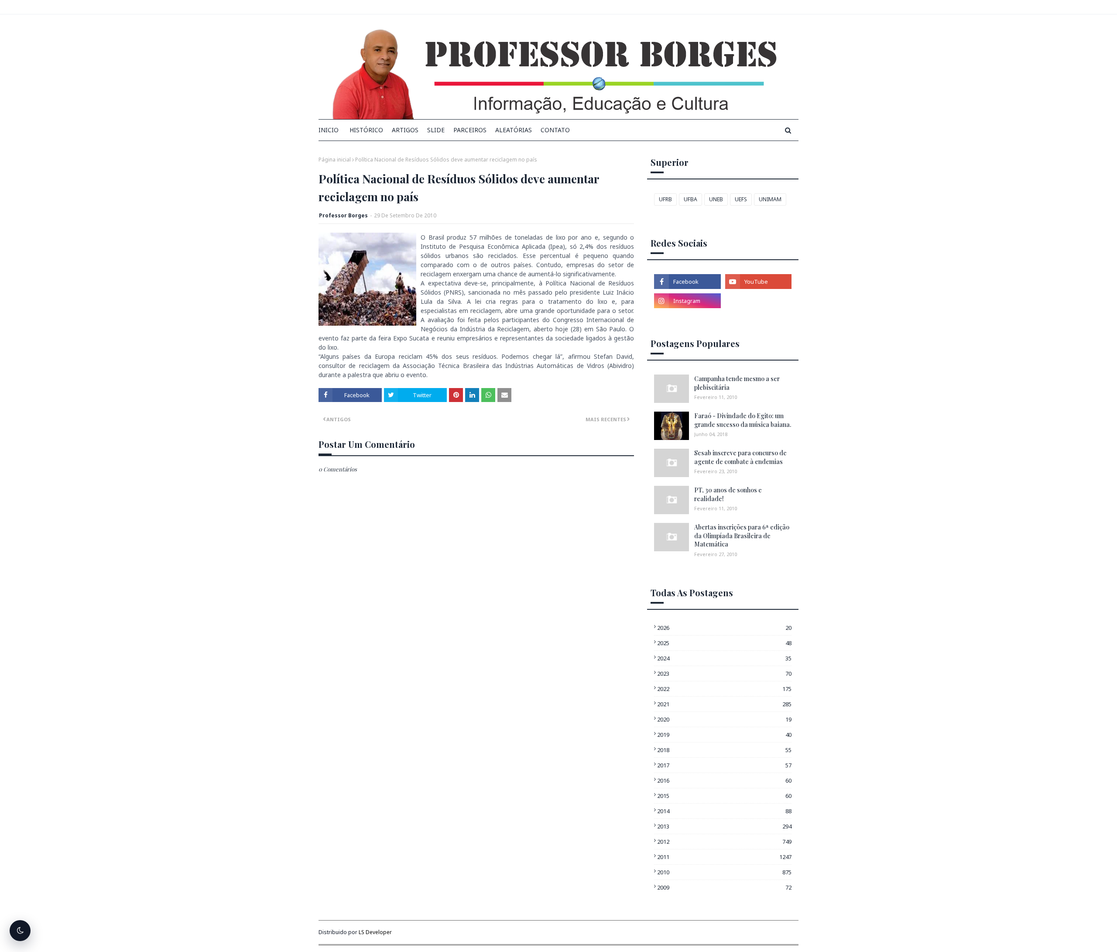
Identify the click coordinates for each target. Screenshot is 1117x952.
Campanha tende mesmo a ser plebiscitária (737, 383)
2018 (724, 750)
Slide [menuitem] (436, 130)
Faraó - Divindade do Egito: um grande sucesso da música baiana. (742, 420)
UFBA (690, 199)
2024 (724, 658)
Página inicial (335, 159)
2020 (724, 719)
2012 (724, 841)
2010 (724, 872)
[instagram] (687, 300)
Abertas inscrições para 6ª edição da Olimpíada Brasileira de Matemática (741, 535)
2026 (724, 628)
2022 (724, 689)
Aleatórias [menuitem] (513, 130)
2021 (724, 704)
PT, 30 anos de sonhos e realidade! (728, 494)
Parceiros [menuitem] (470, 130)
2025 (724, 643)
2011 (724, 857)
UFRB (665, 199)
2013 (724, 826)
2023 (724, 673)
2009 (724, 887)
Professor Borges (343, 215)
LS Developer (375, 932)
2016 (724, 780)
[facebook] (687, 281)
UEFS (741, 199)
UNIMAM (770, 199)
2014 (724, 811)
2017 (724, 765)
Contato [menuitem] (555, 130)
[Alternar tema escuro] (20, 930)
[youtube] (758, 281)
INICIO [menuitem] (329, 130)
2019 (724, 735)
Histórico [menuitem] (366, 130)
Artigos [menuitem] (405, 130)
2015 (724, 796)
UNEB (716, 199)
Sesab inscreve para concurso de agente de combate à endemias (740, 457)
